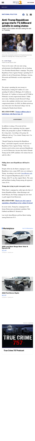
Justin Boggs (7, 61)
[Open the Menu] (2, 2)
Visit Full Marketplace (27, 228)
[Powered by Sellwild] (30, 323)
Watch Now (30, 2)
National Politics (9, 14)
